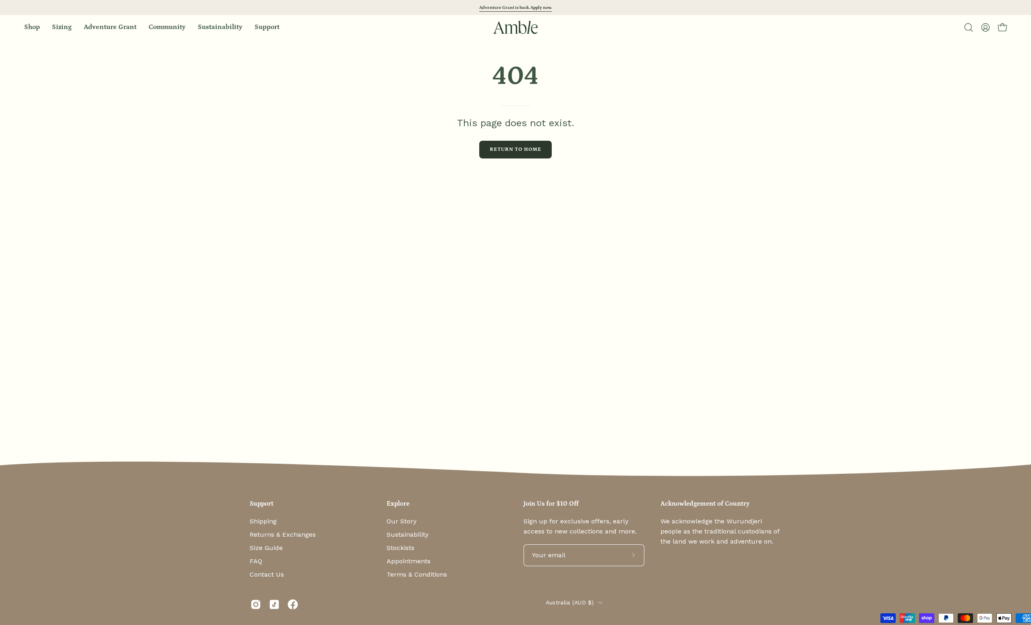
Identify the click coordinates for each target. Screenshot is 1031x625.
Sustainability (408, 534)
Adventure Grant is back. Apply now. (515, 7)
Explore (398, 503)
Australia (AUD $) (570, 602)
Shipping (263, 521)
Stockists (400, 548)
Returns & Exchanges (283, 534)
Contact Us (267, 574)
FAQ (256, 561)
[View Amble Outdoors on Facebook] (293, 604)
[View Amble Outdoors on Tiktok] (274, 604)
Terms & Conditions (417, 574)
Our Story (401, 521)
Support (261, 503)
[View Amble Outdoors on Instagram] (256, 604)
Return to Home (515, 149)
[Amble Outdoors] (515, 27)
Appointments (409, 561)
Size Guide (266, 548)
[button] (167, 27)
